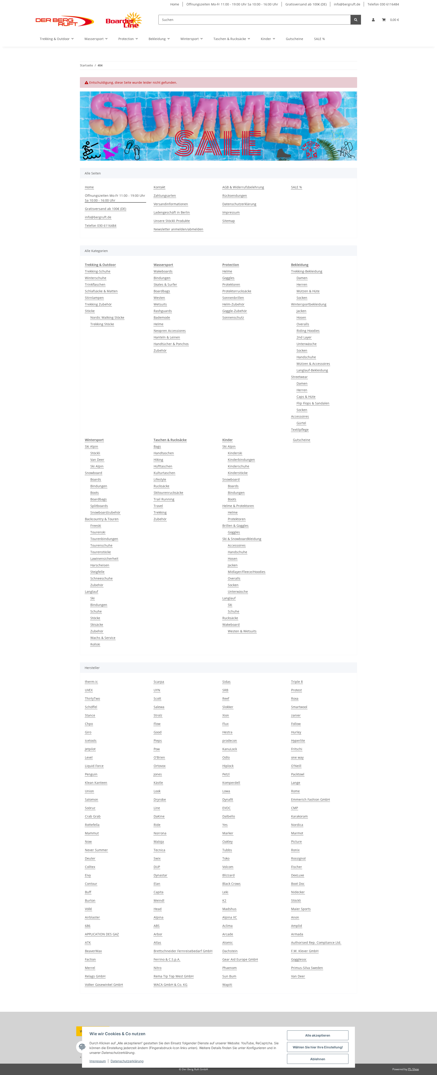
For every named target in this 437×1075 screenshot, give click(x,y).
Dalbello (228, 816)
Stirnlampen (94, 297)
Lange (295, 782)
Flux (225, 724)
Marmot (297, 833)
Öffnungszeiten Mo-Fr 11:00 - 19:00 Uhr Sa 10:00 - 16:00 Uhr (232, 4)
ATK (88, 942)
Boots (94, 492)
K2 (224, 900)
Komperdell (231, 782)
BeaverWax (93, 951)
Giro (88, 732)
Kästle (158, 782)
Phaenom (229, 968)
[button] (373, 20)
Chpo (89, 724)
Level (89, 757)
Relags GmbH (95, 976)
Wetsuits (160, 304)
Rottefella (92, 825)
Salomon (91, 799)
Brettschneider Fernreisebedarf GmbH (183, 951)
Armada (297, 934)
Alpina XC (229, 917)
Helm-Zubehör (233, 304)
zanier (296, 715)
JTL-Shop (413, 1069)
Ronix (295, 850)
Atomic (227, 942)
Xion (225, 715)
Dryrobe (160, 799)
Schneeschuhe (101, 578)
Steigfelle (97, 572)
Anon (295, 917)
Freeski (95, 525)
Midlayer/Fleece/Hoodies (246, 572)
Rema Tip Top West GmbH (173, 976)
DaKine (159, 816)
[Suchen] (356, 20)
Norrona (160, 833)
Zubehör (160, 350)
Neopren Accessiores (170, 330)
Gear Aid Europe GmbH (240, 959)
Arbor (158, 934)
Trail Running (164, 499)
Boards (95, 479)
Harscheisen (99, 565)
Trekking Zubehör (98, 304)
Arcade (227, 934)
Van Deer (97, 459)
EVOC (226, 808)
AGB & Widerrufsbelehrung (243, 187)
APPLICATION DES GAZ (102, 934)
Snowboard (93, 473)
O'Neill (296, 766)
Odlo (226, 757)
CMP (294, 808)
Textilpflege (300, 429)
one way (297, 757)
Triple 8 (297, 681)
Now (88, 841)
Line (157, 808)
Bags (157, 446)
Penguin (91, 774)
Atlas (157, 942)
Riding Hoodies (308, 330)
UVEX (89, 690)
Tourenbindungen (104, 539)
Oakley (227, 841)
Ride (157, 825)
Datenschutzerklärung (127, 1061)
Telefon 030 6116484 (383, 4)
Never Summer (96, 850)
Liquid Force (94, 766)
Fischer (296, 867)
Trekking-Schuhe (97, 271)
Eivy (88, 875)
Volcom (227, 867)
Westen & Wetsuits (242, 631)
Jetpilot (90, 749)
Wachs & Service (102, 638)
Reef (225, 698)
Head (158, 909)
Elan (157, 883)
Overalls (303, 324)
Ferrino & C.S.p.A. (167, 959)
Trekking (160, 512)
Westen (159, 297)
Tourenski (97, 532)
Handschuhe (306, 357)
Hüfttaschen (163, 466)
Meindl (159, 900)
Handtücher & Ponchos (171, 344)
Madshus (229, 909)
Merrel (90, 968)
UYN (157, 690)
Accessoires (300, 416)
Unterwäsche (307, 344)
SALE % (319, 39)
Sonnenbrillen (233, 297)
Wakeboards (163, 271)
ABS (157, 926)
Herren (302, 284)
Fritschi (296, 749)
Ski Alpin (91, 446)
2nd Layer (304, 337)
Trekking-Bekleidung (306, 271)
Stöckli (95, 453)
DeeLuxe (297, 875)
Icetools (91, 740)
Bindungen (162, 278)
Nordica (297, 825)
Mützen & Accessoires (313, 363)
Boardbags (162, 291)
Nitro (157, 968)
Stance (90, 715)
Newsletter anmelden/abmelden (178, 229)
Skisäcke (96, 624)
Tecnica (159, 850)
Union (89, 791)
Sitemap (228, 221)
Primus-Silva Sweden (307, 968)
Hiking (158, 459)
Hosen (301, 317)
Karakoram (299, 816)
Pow (157, 749)
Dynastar (160, 875)
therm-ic (91, 681)
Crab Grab (93, 816)
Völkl (88, 909)
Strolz (158, 715)
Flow (157, 724)
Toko (225, 858)
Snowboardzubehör (105, 512)
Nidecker (298, 892)
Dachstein (230, 951)
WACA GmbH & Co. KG (170, 984)
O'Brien (159, 757)
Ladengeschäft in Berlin (172, 212)
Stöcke (90, 311)
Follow (296, 724)
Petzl (226, 774)
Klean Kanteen (96, 782)
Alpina (158, 917)
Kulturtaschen (164, 473)
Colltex (90, 867)
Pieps (158, 740)
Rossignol (298, 858)
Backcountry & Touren (102, 519)
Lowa (226, 791)
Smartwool (299, 707)
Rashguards (163, 311)
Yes (225, 825)
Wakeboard (231, 624)
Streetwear (299, 377)
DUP (157, 867)
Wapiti (227, 984)
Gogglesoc (299, 959)
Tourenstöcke (100, 552)
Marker (227, 833)
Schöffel (91, 707)
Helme (158, 324)
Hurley (296, 732)
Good (158, 732)
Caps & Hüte (306, 396)
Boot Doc (298, 883)
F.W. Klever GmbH (304, 951)
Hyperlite (298, 740)
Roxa (294, 698)
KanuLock (229, 749)
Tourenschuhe (101, 545)
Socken (302, 297)
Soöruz (90, 808)
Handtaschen (164, 453)
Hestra (227, 732)
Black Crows (231, 883)
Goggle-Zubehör (234, 311)
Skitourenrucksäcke (168, 492)
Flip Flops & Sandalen (313, 403)
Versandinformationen (171, 204)
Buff (88, 892)
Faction (90, 959)
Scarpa (159, 681)
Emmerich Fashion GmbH (310, 799)
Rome (295, 791)
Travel (158, 506)
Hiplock (228, 766)
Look (157, 791)
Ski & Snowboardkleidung (241, 539)
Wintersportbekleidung (308, 304)
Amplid (296, 926)
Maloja (159, 841)
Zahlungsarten (165, 195)
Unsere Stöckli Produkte (172, 221)
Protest (296, 690)
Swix (157, 858)
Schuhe (96, 611)
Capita (158, 892)
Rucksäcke (161, 486)
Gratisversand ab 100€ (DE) (306, 4)
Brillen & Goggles (235, 525)
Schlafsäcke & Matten (101, 291)
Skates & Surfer (165, 284)
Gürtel (301, 423)
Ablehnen (317, 1059)
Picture (296, 841)
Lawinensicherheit (104, 558)
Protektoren (231, 284)
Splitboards (99, 506)
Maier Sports (301, 909)
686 (87, 926)
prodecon (229, 740)
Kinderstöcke (238, 473)
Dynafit (227, 799)
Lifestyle (160, 479)
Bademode (162, 317)
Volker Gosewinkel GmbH (104, 984)
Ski (92, 598)
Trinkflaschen (95, 284)
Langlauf (91, 591)
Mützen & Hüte (308, 291)
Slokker (227, 707)
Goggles (228, 278)
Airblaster (92, 917)
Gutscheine (301, 440)
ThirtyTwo (92, 698)
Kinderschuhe (238, 466)
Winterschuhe (95, 278)
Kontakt (159, 187)
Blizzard (228, 875)
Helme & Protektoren (238, 506)
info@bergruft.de (347, 4)
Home (174, 4)
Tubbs (227, 850)
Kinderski (235, 453)
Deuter (90, 858)
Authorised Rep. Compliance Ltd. (316, 942)
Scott (157, 698)
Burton (90, 900)
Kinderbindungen (241, 459)
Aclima (227, 926)
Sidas (226, 681)
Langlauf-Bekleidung (312, 370)
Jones (158, 774)
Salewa (159, 707)
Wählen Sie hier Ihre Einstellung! (318, 1047)
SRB (225, 690)
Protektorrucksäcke (236, 291)
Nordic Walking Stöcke (107, 317)
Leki (225, 892)
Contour (91, 883)
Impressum (97, 1061)
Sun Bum (229, 976)
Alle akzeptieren (317, 1035)
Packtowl (297, 774)
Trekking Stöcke (102, 324)
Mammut (92, 833)
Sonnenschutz (233, 317)
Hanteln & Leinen (167, 337)
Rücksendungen (234, 195)
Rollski (95, 644)
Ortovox (159, 766)
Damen (302, 278)
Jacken (301, 311)
